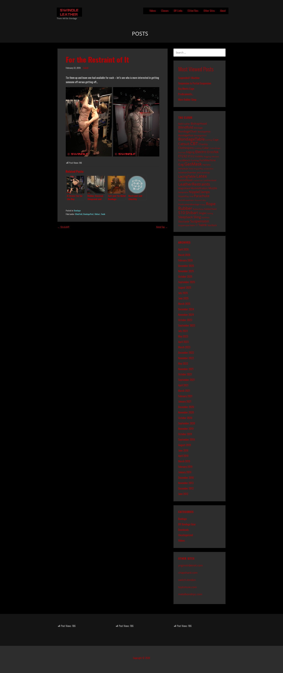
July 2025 (183, 293)
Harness (207, 164)
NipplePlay (183, 196)
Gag (181, 164)
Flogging (207, 156)
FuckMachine (207, 160)
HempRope (183, 168)
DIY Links (178, 11)
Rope (210, 203)
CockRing (197, 148)
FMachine (215, 157)
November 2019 (186, 428)
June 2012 (183, 494)
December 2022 (186, 352)
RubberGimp (198, 209)
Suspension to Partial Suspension (194, 83)
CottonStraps (215, 148)
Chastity (203, 144)
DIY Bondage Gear (187, 524)
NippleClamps (199, 192)
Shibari (97, 214)
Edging (190, 152)
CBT (194, 143)
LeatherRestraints (194, 184)
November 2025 (186, 271)
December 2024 (186, 309)
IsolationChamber (187, 172)
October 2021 (185, 374)
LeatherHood (210, 180)
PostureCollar (200, 200)
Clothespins (186, 148)
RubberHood (210, 209)
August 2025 (184, 287)
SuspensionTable (186, 225)
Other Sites (209, 11)
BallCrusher (184, 123)
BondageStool (200, 135)
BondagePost (88, 214)
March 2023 (184, 347)
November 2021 (186, 369)
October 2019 (185, 434)
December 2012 (186, 488)
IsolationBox (208, 169)
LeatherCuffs (198, 181)
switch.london (187, 580)
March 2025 (184, 304)
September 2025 (186, 282)
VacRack (212, 225)
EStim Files (193, 11)
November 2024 (186, 314)
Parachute (201, 196)
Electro (201, 151)
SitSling (210, 213)
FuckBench (184, 160)
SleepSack (185, 217)
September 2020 (186, 423)
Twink (103, 214)
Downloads (183, 530)
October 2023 (185, 320)
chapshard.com (188, 572)
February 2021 (185, 396)
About (223, 11)
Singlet (203, 213)
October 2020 (185, 418)
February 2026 (185, 260)
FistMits (199, 156)
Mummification (199, 188)
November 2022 (186, 358)
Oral (191, 196)
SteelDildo (205, 218)
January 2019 (184, 472)
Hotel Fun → (162, 227)
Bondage (77, 210)
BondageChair (187, 131)
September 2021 (186, 380)
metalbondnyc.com (190, 594)
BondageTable (191, 139)
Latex (201, 176)
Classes (164, 11)
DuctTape (181, 152)
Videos (152, 11)
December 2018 (186, 477)
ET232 (182, 156)
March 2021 (184, 391)
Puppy (202, 205)
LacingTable (187, 176)
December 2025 (186, 266)
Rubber (185, 208)
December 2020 (186, 407)
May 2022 (183, 363)
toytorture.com (187, 587)
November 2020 (186, 412)
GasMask (193, 164)
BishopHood (199, 123)
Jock (199, 172)
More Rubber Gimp (187, 99)
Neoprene (183, 192)
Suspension (199, 221)
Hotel (191, 168)
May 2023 (183, 336)
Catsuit (183, 143)
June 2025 (183, 298)
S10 (181, 212)
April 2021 (183, 385)
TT (197, 225)
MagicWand (184, 188)
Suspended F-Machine (189, 78)
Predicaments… (185, 94)
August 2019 (184, 445)
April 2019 (183, 456)
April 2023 (183, 342)
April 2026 (183, 249)
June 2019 (183, 450)
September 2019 (186, 439)
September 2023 (186, 325)
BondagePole (204, 131)
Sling (197, 217)
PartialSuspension (186, 200)
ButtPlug (208, 140)
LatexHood (185, 180)
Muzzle (212, 188)
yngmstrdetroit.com (190, 565)
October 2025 (185, 276)
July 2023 (183, 331)
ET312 (191, 156)
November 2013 (186, 483)
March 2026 (184, 255)
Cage (216, 139)
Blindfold (78, 214)
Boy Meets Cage (186, 88)
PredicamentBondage (188, 204)
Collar (205, 148)
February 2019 (185, 467)
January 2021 (184, 401)
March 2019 (184, 461)
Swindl (85, 67)
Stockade (183, 221)
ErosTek (213, 152)
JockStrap (205, 172)
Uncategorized (185, 535)
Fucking (195, 160)
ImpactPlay (198, 168)
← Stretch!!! (63, 227)
